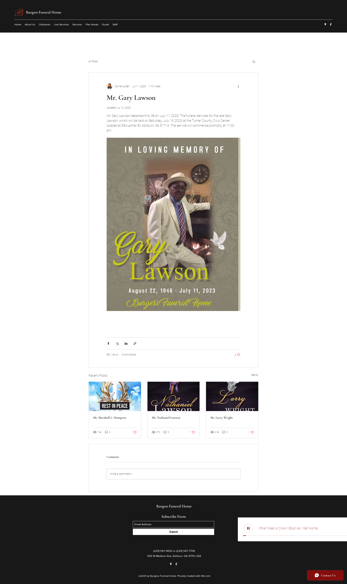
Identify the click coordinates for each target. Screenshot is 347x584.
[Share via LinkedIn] (126, 343)
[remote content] (173, 322)
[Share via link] (135, 343)
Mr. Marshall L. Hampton (109, 418)
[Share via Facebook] (108, 343)
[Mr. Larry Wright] (232, 396)
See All (254, 374)
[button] (254, 61)
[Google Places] (325, 24)
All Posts (93, 61)
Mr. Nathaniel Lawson (166, 418)
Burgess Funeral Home (43, 12)
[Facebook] (331, 24)
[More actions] (238, 86)
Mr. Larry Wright (221, 418)
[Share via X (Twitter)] (117, 343)
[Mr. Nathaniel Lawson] (173, 396)
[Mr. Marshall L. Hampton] (115, 396)
